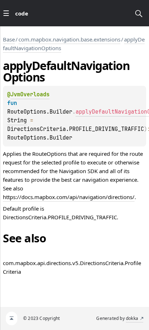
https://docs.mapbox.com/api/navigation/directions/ (69, 197)
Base (9, 39)
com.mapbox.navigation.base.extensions (69, 39)
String (17, 120)
